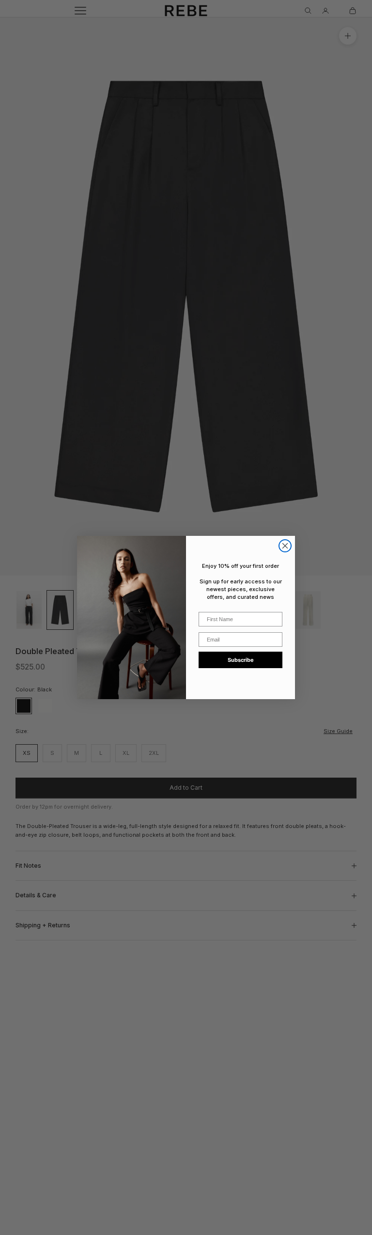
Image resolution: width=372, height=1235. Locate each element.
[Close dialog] (285, 546)
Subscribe (241, 660)
